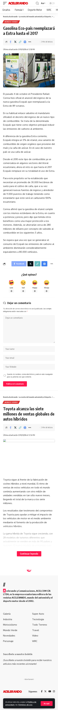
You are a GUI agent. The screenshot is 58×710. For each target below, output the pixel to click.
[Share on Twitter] (15, 41)
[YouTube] (49, 691)
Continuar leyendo (29, 553)
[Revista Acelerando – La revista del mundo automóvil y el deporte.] (12, 691)
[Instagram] (54, 691)
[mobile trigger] (5, 3)
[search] (37, 3)
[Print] (25, 41)
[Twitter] (45, 691)
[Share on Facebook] (10, 41)
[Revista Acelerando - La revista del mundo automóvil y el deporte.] (18, 3)
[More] (30, 41)
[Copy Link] (20, 41)
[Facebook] (41, 691)
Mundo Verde (11, 22)
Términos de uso (25, 705)
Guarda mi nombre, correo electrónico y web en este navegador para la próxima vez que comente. (30, 375)
